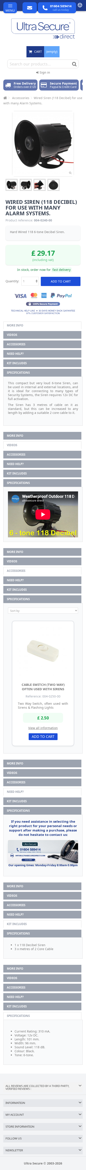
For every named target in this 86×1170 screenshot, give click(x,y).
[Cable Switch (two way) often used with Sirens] (43, 650)
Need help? (15, 354)
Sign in (44, 72)
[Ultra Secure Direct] (43, 29)
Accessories (16, 344)
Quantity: (12, 281)
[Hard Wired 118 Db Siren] (11, 185)
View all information (43, 728)
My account (15, 1115)
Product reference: (19, 220)
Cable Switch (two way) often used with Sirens (43, 686)
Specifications (18, 373)
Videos (12, 335)
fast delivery (61, 270)
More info (15, 325)
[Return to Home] (4, 98)
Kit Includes (17, 363)
